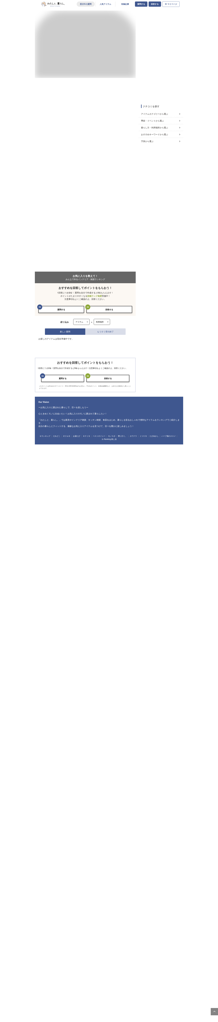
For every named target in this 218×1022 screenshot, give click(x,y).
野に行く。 (122, 280)
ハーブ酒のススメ (168, 280)
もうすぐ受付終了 (105, 127)
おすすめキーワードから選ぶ (154, 134)
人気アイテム (105, 4)
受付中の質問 (86, 4)
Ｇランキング (45, 280)
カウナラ (133, 280)
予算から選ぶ (147, 141)
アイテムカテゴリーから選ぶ (154, 113)
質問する (141, 4)
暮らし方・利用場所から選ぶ (154, 127)
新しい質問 (65, 127)
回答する (155, 4)
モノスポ (111, 280)
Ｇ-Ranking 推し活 (109, 283)
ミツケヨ (143, 280)
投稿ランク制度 (94, 91)
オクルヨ (66, 280)
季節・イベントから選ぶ (152, 120)
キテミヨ (86, 280)
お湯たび (76, 280)
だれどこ (56, 280)
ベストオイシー (99, 280)
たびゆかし (154, 280)
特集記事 (125, 4)
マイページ (172, 4)
